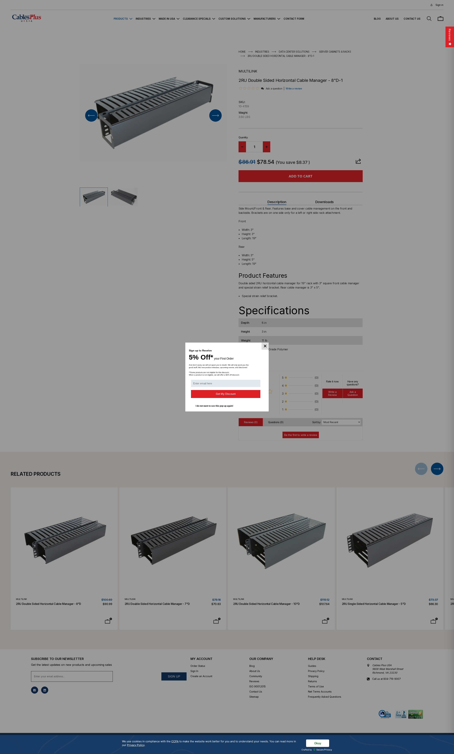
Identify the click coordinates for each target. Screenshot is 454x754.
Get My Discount (226, 393)
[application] (227, 744)
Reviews (450, 35)
